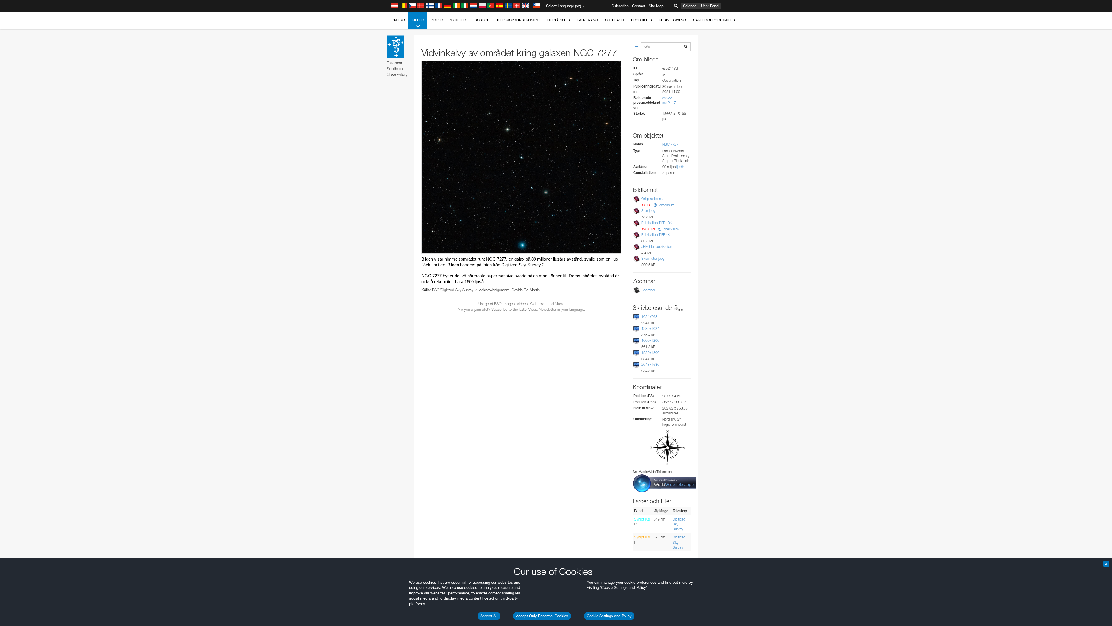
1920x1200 (650, 352)
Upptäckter (558, 20)
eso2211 (669, 98)
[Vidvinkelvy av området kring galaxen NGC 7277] (521, 157)
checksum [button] (666, 205)
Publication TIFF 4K (655, 234)
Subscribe (620, 5)
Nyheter (458, 20)
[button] (655, 205)
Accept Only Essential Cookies (542, 616)
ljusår (680, 167)
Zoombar (648, 290)
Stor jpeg (648, 210)
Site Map (656, 5)
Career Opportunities (714, 20)
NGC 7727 (670, 144)
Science (689, 5)
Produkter (641, 20)
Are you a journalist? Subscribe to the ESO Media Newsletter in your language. (521, 309)
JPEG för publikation (656, 246)
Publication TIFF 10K (656, 223)
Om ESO (398, 20)
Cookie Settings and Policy (609, 616)
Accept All (489, 616)
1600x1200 (650, 340)
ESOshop (481, 20)
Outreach (614, 20)
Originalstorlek (652, 198)
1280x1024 (650, 328)
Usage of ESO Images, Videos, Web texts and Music (521, 303)
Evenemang (587, 20)
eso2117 (669, 103)
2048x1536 (650, 364)
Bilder (418, 20)
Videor (437, 20)
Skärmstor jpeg (653, 258)
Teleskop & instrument (518, 20)
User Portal (710, 5)
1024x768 (649, 316)
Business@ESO (672, 20)
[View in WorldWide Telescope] (664, 483)
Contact (638, 5)
